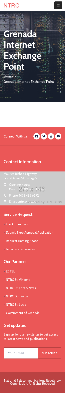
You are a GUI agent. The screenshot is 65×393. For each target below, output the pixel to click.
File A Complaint (17, 224)
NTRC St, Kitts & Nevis (21, 288)
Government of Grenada (23, 313)
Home (8, 76)
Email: (22, 201)
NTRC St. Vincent (18, 280)
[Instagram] (51, 136)
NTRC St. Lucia (16, 304)
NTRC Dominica (17, 296)
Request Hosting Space (22, 241)
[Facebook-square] (36, 136)
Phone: (24, 195)
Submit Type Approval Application (29, 232)
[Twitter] (44, 136)
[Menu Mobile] (58, 5)
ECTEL (10, 271)
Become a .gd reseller (20, 249)
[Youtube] (58, 136)
